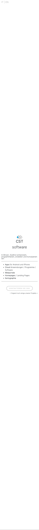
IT (2, 2)
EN (7, 2)
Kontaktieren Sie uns (19, 288)
